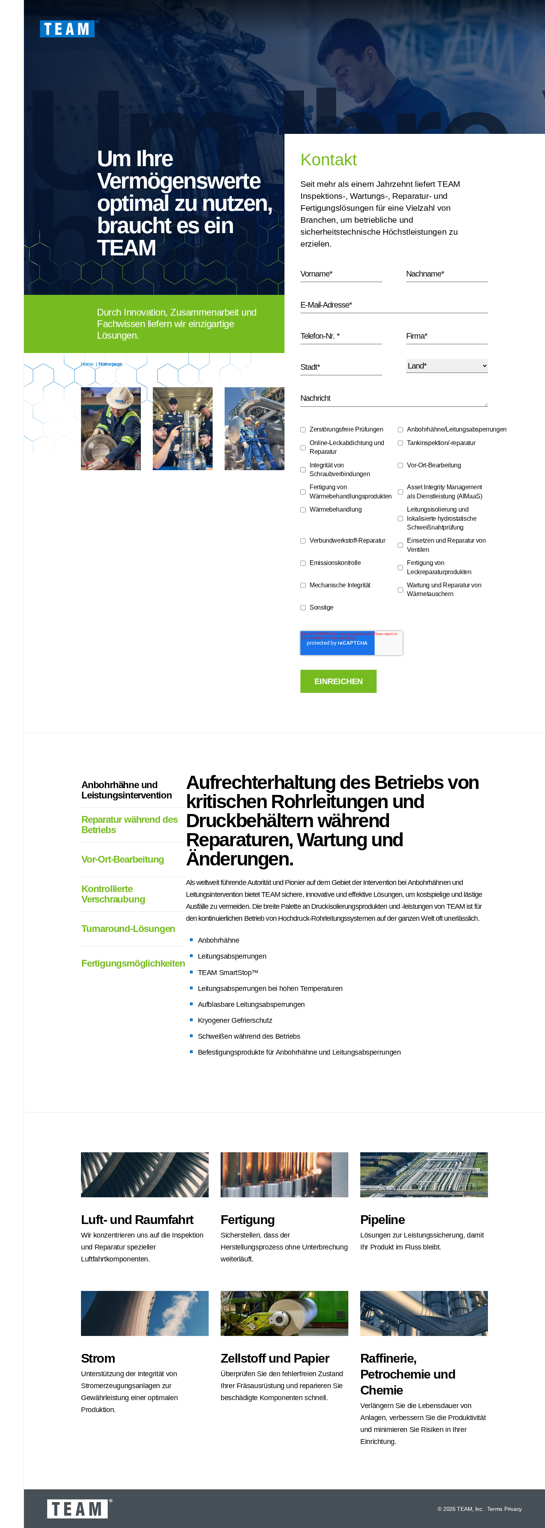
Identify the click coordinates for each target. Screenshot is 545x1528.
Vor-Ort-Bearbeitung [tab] (122, 859)
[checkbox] (394, 520)
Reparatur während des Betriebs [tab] (129, 824)
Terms (494, 1509)
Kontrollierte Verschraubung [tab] (113, 893)
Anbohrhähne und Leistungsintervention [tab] (126, 789)
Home (87, 364)
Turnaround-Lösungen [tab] (128, 928)
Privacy (513, 1509)
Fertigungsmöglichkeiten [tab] (133, 963)
